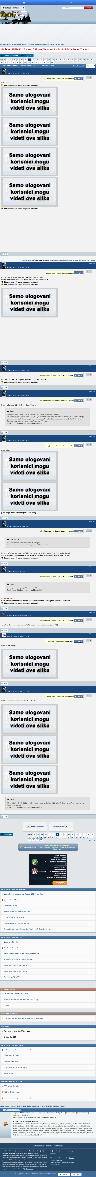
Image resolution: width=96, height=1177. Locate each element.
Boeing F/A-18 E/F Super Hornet (15, 1067)
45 (40, 62)
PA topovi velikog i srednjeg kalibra (16, 923)
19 (33, 59)
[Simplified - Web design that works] (59, 1164)
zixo (8, 636)
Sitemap (49, 1145)
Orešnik (7, 1005)
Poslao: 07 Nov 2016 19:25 (21, 526)
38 (13, 62)
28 (68, 59)
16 (22, 59)
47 (48, 62)
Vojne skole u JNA (10, 906)
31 (80, 59)
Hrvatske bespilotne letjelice (14, 917)
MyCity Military (5, 44)
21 (41, 59)
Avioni (13, 44)
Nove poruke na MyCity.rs (11, 937)
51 (52, 62)
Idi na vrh (92, 840)
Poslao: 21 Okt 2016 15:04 (21, 395)
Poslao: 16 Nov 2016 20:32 (23, 615)
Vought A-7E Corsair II (12, 1062)
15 (18, 59)
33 (87, 59)
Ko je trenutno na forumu (11, 1110)
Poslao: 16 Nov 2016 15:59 (21, 571)
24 (53, 59)
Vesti (64, 1151)
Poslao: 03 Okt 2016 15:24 (21, 73)
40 (21, 62)
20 (37, 59)
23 (49, 59)
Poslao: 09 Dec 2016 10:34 (21, 636)
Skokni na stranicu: (79, 66)
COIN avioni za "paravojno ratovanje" (17, 1050)
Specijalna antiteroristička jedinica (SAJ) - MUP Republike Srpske (28, 929)
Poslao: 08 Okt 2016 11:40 (21, 268)
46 (44, 62)
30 (76, 59)
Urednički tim (58, 1145)
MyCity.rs (69, 1151)
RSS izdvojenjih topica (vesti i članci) (17, 1098)
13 (10, 59)
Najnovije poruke (38, 1145)
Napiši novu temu (11, 55)
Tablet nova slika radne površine (15, 965)
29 (72, 59)
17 (25, 59)
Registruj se (24, 260)
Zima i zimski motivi (11, 942)
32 (84, 59)
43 (33, 62)
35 (1, 62)
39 (17, 62)
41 (25, 62)
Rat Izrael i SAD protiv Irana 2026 (16, 994)
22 (45, 59)
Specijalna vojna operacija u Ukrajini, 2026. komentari (23, 894)
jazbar (9, 615)
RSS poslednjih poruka (12, 1092)
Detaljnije (25, 1115)
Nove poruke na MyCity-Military (13, 889)
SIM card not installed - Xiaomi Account (18, 960)
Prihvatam (63, 1174)
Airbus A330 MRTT (11, 1073)
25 (57, 59)
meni (24, 2)
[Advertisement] (48, 34)
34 (91, 59)
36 (5, 62)
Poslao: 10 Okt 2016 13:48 (21, 370)
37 (9, 62)
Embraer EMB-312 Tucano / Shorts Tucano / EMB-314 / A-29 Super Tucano (41, 44)
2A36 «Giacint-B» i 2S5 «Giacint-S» (17, 912)
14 (14, 59)
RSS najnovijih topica (11, 1086)
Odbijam (76, 1174)
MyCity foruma (28, 1169)
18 (29, 59)
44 (36, 62)
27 (64, 59)
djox (9, 73)
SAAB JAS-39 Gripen (12, 1056)
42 (29, 62)
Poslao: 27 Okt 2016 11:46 (21, 440)
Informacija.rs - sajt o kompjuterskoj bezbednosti (21, 954)
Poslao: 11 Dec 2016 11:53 (21, 691)
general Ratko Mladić (11, 900)
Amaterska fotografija (11, 948)
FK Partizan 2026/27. (11, 977)
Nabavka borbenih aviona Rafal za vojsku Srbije (21, 1000)
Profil (5, 254)
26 (60, 59)
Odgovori (28, 55)
